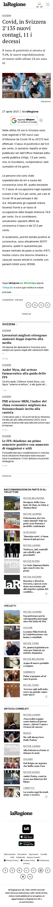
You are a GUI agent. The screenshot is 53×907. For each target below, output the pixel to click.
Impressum (33, 854)
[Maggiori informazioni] (41, 120)
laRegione (31, 111)
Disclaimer (22, 854)
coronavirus (8, 299)
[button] (5, 870)
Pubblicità (20, 857)
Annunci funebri (33, 857)
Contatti (43, 854)
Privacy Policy (12, 860)
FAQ (12, 857)
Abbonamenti (9, 854)
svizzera (19, 299)
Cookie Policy (28, 860)
